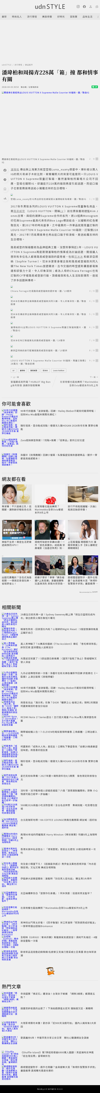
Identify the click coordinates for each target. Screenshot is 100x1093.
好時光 (61, 16)
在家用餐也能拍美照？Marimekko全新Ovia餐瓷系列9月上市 (49, 509)
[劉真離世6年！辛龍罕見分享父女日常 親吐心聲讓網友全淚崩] (10, 1041)
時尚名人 (17, 16)
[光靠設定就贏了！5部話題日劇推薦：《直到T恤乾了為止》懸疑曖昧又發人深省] (10, 662)
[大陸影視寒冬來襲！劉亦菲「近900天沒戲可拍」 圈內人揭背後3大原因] (10, 1027)
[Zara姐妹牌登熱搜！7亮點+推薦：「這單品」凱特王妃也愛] (10, 444)
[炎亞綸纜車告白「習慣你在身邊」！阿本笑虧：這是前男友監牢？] (10, 897)
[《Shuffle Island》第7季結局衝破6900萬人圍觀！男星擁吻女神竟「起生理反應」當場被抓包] (10, 1056)
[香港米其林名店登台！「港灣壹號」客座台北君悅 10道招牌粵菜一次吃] (10, 853)
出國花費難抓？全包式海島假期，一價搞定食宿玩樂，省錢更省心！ (17, 580)
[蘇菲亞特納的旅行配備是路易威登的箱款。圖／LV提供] (54, 346)
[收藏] (5, 189)
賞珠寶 (73, 16)
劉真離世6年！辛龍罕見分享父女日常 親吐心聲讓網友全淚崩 (55, 1037)
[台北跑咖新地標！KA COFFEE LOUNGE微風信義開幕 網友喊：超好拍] (10, 824)
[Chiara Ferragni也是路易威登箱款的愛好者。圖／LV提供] (54, 287)
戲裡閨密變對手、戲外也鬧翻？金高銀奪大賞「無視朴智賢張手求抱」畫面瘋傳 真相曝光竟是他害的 (83, 580)
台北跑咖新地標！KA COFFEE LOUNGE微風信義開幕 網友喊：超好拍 (59, 819)
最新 (4, 16)
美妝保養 (47, 16)
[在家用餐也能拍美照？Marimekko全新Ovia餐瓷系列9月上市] (10, 912)
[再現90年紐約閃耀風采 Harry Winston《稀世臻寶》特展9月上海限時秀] (10, 838)
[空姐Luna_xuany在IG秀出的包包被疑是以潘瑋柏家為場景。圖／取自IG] (54, 195)
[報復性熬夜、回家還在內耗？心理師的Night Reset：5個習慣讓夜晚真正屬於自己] (10, 633)
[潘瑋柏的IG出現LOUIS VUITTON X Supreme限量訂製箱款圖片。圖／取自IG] (54, 323)
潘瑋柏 (22, 370)
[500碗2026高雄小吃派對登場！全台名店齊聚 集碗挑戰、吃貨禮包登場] (10, 809)
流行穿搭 (32, 16)
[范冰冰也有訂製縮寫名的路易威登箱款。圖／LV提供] (54, 336)
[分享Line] (5, 179)
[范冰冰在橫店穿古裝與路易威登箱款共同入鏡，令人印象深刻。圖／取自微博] (54, 297)
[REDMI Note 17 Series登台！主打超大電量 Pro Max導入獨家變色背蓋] (10, 721)
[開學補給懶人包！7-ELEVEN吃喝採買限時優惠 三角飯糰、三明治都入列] (10, 736)
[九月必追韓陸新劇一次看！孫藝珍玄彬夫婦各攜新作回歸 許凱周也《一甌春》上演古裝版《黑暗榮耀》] (10, 677)
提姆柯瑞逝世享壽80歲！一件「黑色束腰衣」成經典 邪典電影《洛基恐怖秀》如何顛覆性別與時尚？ (50, 545)
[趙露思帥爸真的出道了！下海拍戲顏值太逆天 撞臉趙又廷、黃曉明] (10, 1012)
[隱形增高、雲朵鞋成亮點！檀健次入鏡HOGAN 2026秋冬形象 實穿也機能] (10, 429)
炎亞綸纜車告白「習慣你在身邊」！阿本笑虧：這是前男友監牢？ (56, 893)
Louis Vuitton (58, 370)
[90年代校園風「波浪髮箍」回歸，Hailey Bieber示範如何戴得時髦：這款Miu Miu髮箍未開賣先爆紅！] (10, 415)
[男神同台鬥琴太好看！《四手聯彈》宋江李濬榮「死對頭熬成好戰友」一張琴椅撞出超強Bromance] (10, 926)
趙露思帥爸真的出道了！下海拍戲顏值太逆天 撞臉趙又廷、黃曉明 (57, 1008)
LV (13, 370)
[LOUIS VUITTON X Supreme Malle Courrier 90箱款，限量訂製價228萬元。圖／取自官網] (54, 356)
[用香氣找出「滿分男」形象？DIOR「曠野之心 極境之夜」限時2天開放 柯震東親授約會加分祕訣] (10, 706)
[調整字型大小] (5, 198)
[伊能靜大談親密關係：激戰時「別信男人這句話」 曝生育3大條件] (10, 882)
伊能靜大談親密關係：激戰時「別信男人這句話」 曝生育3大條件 (56, 878)
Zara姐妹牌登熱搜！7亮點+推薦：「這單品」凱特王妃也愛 (53, 440)
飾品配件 (29, 65)
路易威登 (33, 370)
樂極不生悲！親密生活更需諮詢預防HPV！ (17, 543)
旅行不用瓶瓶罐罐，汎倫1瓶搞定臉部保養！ (82, 508)
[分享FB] (5, 170)
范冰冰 (45, 370)
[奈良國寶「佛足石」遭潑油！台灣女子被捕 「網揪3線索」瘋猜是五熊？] (10, 997)
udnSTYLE (7, 65)
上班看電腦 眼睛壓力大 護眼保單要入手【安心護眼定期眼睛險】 (83, 545)
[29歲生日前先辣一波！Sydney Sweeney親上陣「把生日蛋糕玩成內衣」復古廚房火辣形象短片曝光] (10, 618)
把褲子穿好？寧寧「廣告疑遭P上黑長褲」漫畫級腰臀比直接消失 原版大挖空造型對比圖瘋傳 (50, 580)
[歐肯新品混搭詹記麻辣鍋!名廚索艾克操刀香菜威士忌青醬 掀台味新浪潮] (10, 956)
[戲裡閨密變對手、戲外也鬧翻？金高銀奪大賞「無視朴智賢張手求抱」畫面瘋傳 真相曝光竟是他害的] (10, 1071)
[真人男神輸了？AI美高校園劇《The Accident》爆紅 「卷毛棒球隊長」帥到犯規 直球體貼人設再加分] (10, 648)
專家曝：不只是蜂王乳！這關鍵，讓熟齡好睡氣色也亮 (17, 508)
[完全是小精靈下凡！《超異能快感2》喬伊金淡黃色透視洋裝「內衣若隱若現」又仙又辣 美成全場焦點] (10, 868)
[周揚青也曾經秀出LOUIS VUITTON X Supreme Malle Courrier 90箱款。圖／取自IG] (50, 123)
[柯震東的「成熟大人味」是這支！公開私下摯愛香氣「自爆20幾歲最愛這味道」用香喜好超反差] (10, 750)
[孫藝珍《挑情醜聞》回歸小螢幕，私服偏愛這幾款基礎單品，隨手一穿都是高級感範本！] (10, 459)
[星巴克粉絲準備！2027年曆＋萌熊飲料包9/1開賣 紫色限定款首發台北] (10, 780)
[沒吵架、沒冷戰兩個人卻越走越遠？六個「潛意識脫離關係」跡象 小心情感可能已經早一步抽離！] (10, 794)
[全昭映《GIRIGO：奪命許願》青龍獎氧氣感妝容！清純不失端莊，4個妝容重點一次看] (10, 941)
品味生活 (87, 16)
